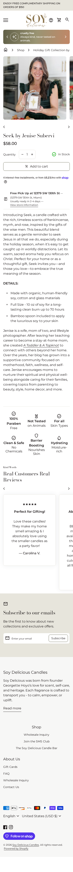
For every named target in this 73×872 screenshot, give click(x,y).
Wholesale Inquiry (36, 734)
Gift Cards (10, 767)
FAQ (6, 773)
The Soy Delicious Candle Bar (36, 748)
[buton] (11, 816)
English (11, 816)
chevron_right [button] (65, 36)
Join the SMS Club (36, 741)
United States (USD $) (42, 816)
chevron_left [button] (7, 36)
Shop (20, 50)
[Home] (36, 20)
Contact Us (11, 787)
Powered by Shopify (16, 848)
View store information (24, 204)
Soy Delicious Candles (25, 672)
